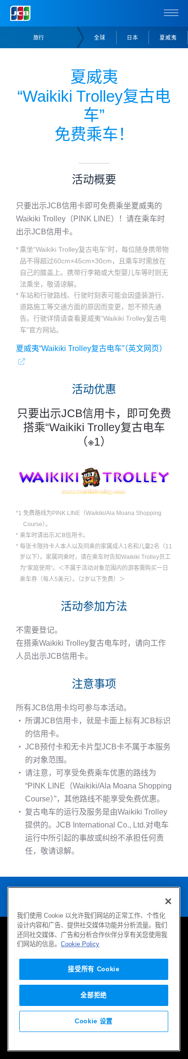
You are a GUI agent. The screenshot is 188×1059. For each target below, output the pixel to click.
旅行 (38, 38)
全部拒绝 (94, 995)
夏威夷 (168, 38)
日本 (132, 38)
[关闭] (168, 901)
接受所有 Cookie (93, 969)
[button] (171, 13)
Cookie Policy (80, 944)
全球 (100, 38)
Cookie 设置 (94, 1021)
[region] (93, 969)
